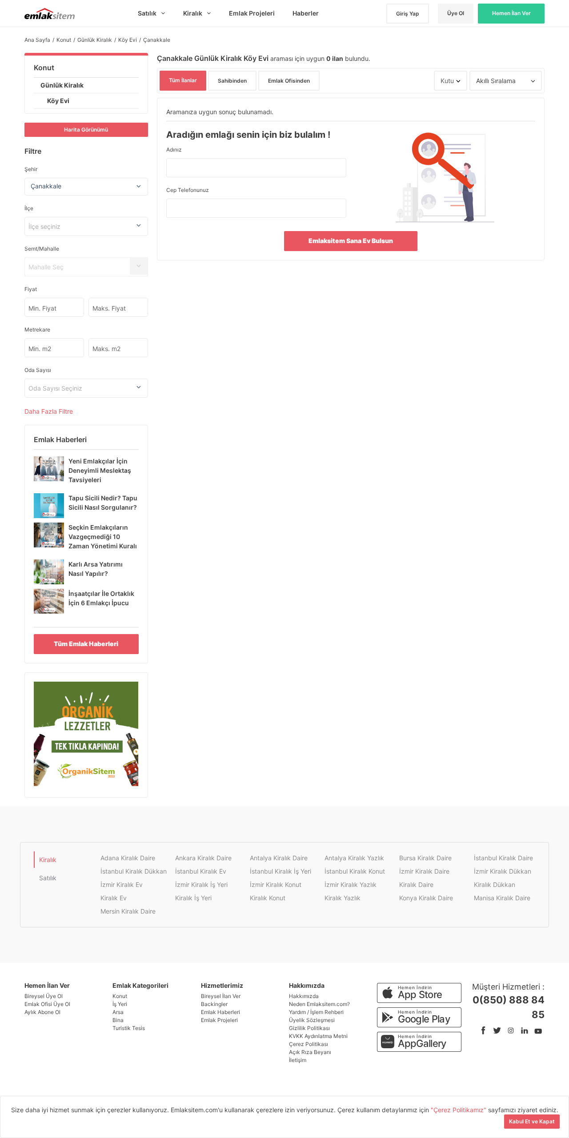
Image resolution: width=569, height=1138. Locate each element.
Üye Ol (455, 13)
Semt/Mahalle (41, 248)
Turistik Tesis (128, 1028)
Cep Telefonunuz (187, 190)
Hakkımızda (304, 996)
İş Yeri (119, 1004)
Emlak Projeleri (219, 1020)
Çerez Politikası (308, 1044)
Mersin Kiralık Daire (128, 911)
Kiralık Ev (113, 898)
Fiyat (30, 289)
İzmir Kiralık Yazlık (351, 884)
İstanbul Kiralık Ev (200, 871)
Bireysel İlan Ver (220, 996)
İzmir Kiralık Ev (121, 884)
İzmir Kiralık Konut (275, 884)
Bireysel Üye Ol (43, 996)
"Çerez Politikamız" (459, 1110)
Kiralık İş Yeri (193, 898)
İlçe (28, 208)
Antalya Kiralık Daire (279, 858)
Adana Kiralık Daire (127, 858)
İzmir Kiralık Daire (424, 871)
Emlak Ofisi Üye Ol (47, 1004)
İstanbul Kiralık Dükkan (133, 871)
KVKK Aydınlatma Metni (318, 1036)
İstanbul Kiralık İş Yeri (280, 871)
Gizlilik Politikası (309, 1028)
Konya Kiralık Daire (426, 898)
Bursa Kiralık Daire (425, 858)
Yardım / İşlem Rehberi (316, 1012)
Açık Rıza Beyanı (310, 1052)
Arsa (118, 1012)
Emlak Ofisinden (289, 80)
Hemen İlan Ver (511, 13)
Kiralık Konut (267, 898)
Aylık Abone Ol (42, 1012)
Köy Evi (58, 100)
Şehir (30, 169)
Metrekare (37, 329)
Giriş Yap (407, 13)
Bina (118, 1020)
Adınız (174, 149)
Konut (44, 67)
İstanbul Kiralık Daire (503, 858)
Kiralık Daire (416, 884)
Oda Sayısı (37, 370)
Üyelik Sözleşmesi (312, 1020)
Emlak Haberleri (220, 1012)
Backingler (214, 1004)
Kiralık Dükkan (494, 884)
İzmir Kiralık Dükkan (502, 871)
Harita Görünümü (86, 129)
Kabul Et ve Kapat (532, 1121)
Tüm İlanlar (183, 80)
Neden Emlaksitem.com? (319, 1004)
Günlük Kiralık (62, 85)
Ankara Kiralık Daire (203, 858)
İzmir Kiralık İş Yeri (201, 884)
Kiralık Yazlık (343, 898)
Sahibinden (232, 80)
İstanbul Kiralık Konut (355, 871)
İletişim (297, 1060)
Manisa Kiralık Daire (502, 898)
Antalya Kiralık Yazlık (354, 858)
